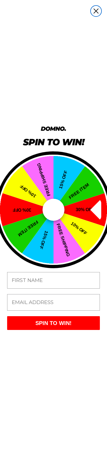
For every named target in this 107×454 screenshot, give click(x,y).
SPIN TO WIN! (53, 323)
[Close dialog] (96, 11)
